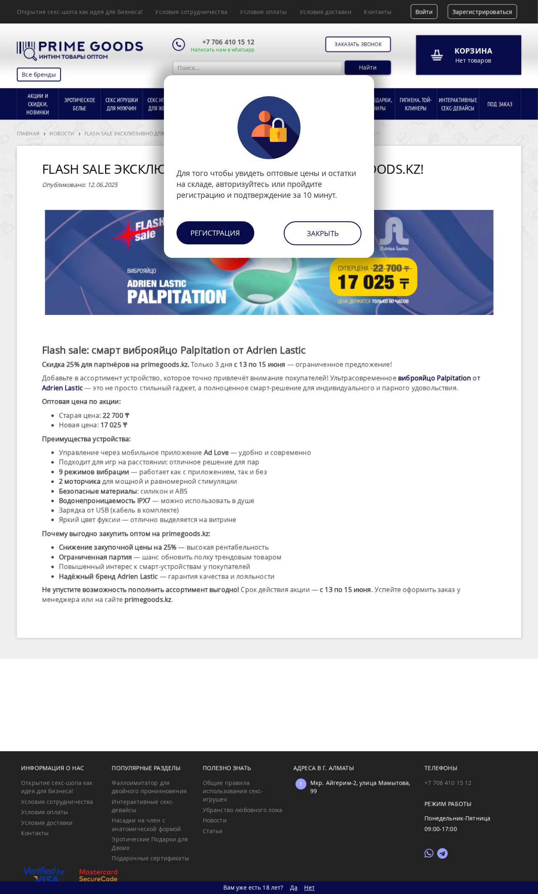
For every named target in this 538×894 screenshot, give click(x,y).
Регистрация (215, 233)
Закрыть (323, 233)
